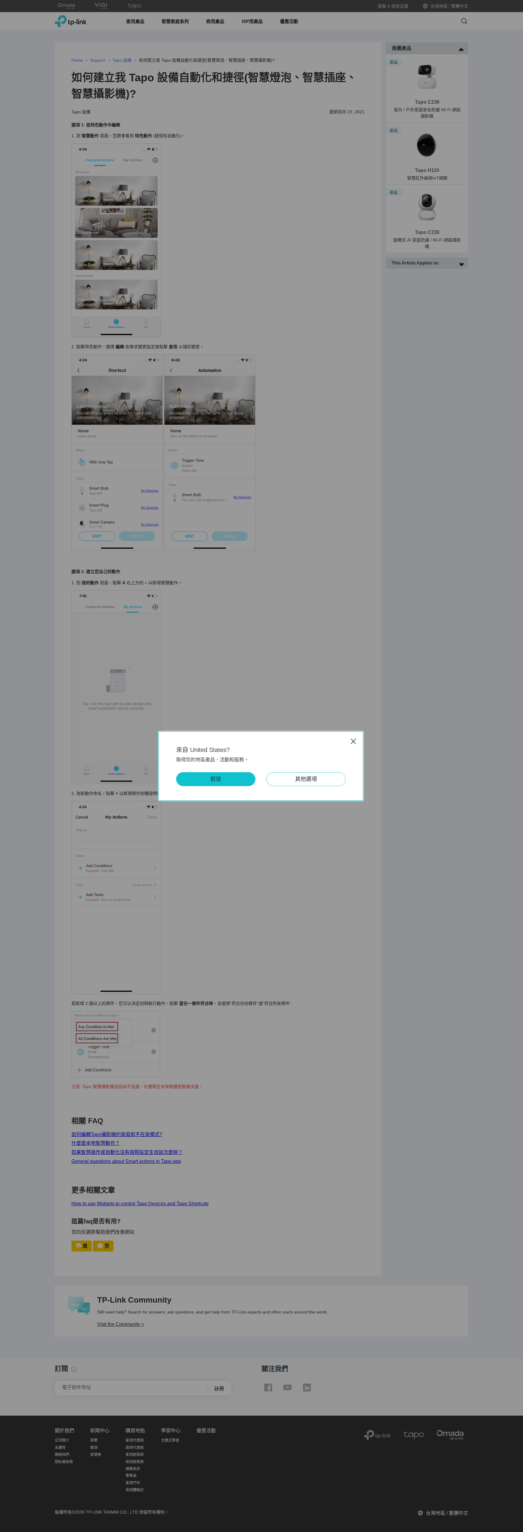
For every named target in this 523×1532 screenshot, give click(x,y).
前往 (215, 779)
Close (353, 741)
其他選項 (306, 779)
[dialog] (261, 766)
